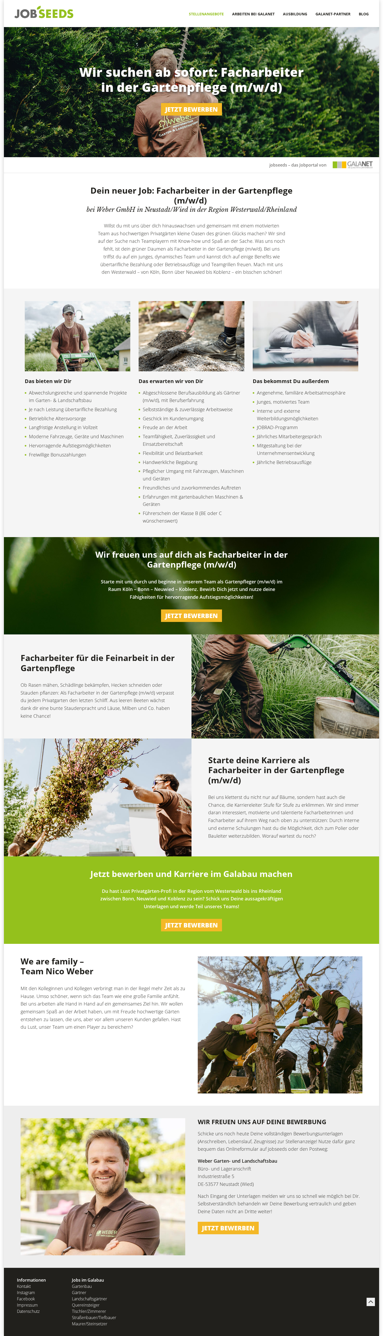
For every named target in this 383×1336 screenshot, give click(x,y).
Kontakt (24, 1286)
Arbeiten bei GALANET (253, 13)
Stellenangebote (206, 13)
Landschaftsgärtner (89, 1299)
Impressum (27, 1305)
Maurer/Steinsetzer (89, 1324)
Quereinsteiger (86, 1305)
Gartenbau (82, 1286)
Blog (364, 13)
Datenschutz (28, 1311)
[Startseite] (44, 11)
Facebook (26, 1299)
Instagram (26, 1292)
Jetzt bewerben (191, 109)
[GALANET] (353, 165)
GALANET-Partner (333, 13)
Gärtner (79, 1292)
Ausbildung (295, 13)
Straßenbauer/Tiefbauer (94, 1317)
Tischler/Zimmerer (89, 1311)
